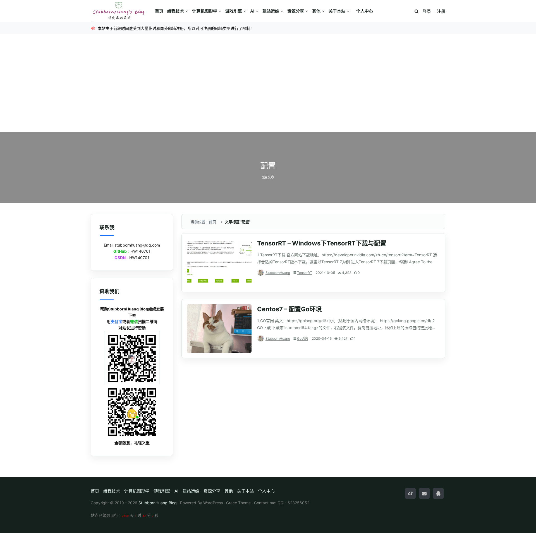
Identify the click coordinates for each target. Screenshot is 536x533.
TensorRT (304, 273)
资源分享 (295, 11)
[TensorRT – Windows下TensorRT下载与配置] (219, 262)
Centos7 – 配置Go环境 (289, 309)
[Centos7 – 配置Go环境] (219, 328)
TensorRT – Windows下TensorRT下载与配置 (321, 243)
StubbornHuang (277, 273)
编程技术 (175, 11)
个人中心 (364, 11)
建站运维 (270, 11)
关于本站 (337, 11)
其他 (316, 11)
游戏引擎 (233, 11)
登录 (427, 11)
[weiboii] (410, 493)
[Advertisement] (268, 90)
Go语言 (302, 338)
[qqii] (438, 493)
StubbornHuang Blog (157, 502)
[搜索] (416, 12)
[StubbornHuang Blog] (121, 11)
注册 (441, 11)
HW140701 (140, 251)
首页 (159, 11)
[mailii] (424, 493)
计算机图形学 (204, 11)
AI (252, 11)
